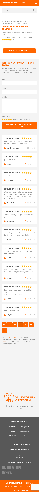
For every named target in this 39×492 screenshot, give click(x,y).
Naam (4, 79)
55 (4, 330)
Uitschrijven (12, 440)
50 (9, 325)
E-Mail (4, 88)
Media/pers (12, 431)
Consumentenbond (14, 337)
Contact (24, 435)
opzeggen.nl (13, 3)
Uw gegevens (24, 440)
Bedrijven (12, 435)
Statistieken (24, 431)
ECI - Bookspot (19, 456)
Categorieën (12, 427)
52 (20, 325)
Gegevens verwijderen (22, 444)
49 (4, 325)
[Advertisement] (19, 368)
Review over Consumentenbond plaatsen (19, 125)
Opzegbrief (25, 427)
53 (26, 325)
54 (31, 325)
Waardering (6, 116)
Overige (6, 341)
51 (15, 325)
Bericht (4, 97)
